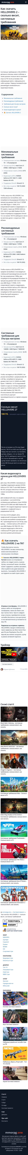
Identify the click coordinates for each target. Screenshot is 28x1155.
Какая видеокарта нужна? (12, 110)
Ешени (5, 944)
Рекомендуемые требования (13, 101)
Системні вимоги (7, 664)
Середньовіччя (8, 983)
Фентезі (5, 981)
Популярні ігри (8, 970)
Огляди (4, 1105)
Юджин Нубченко (9, 669)
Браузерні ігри (8, 958)
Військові (6, 986)
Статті (3, 1100)
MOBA (5, 947)
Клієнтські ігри (8, 960)
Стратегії (6, 942)
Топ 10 (5, 967)
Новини (4, 1097)
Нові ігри (6, 972)
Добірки (4, 1114)
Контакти (5, 1121)
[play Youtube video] (14, 654)
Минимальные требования (13, 98)
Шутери (5, 940)
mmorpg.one (6, 912)
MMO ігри (6, 974)
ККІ (4, 949)
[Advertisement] (14, 55)
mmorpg (8, 2)
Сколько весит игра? (11, 107)
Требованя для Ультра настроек (14, 104)
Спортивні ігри (8, 951)
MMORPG (6, 937)
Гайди (4, 1102)
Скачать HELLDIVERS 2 (13, 112)
